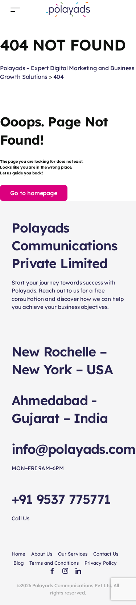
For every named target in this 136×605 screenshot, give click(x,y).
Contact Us (106, 554)
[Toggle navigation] (15, 9)
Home (19, 554)
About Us (41, 554)
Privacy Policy (101, 563)
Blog (18, 563)
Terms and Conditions (54, 563)
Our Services (72, 554)
